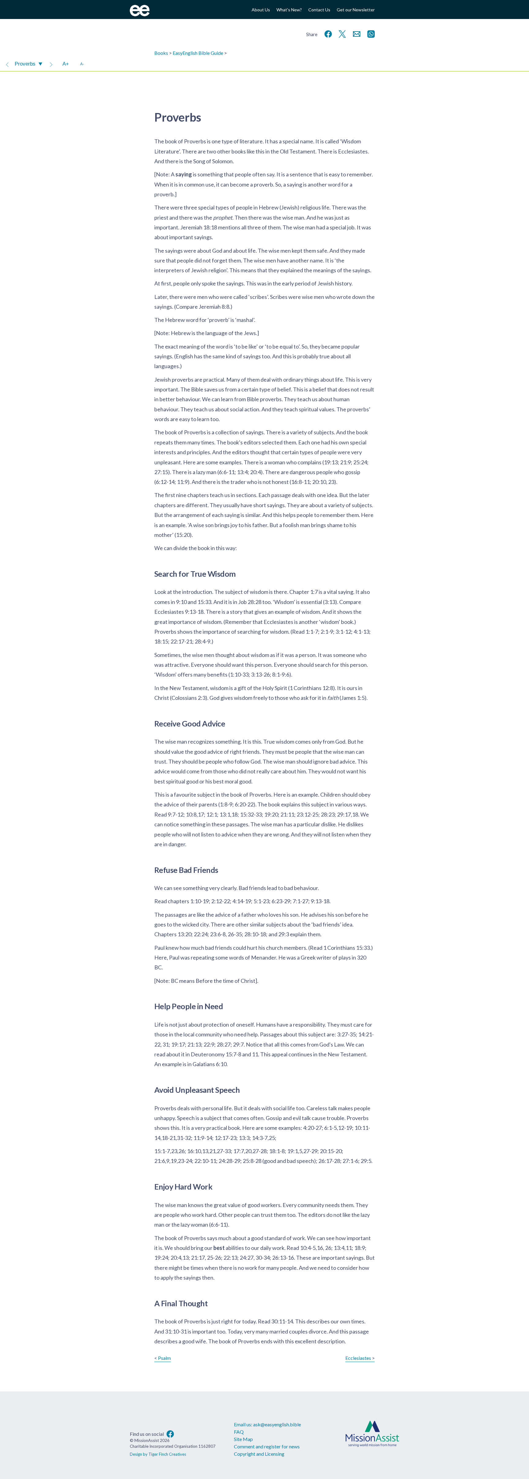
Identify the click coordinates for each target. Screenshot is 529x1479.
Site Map (243, 1439)
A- (82, 64)
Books (161, 53)
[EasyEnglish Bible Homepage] (140, 14)
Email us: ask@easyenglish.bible (267, 1424)
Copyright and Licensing (259, 1454)
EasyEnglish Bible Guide (198, 53)
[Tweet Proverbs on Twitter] (341, 33)
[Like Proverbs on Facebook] (327, 33)
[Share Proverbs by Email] (355, 33)
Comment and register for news (267, 1446)
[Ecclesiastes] (51, 64)
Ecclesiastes (358, 1358)
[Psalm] (7, 64)
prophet (222, 217)
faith (333, 697)
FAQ (239, 1432)
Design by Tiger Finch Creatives (158, 1454)
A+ (65, 64)
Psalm (164, 1358)
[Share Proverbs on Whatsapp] (370, 33)
